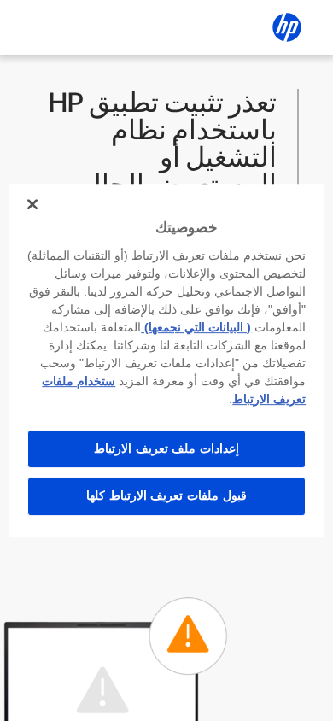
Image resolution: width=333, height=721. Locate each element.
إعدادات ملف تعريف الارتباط (166, 448)
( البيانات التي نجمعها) (196, 327)
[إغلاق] (32, 204)
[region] (167, 360)
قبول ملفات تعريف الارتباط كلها (166, 495)
